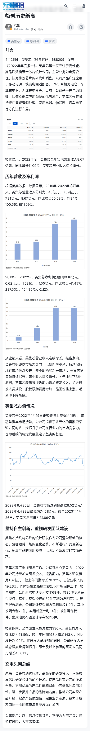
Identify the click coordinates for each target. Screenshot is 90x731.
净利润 (34, 41)
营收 (52, 41)
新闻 (33, 29)
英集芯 (15, 41)
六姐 (17, 25)
